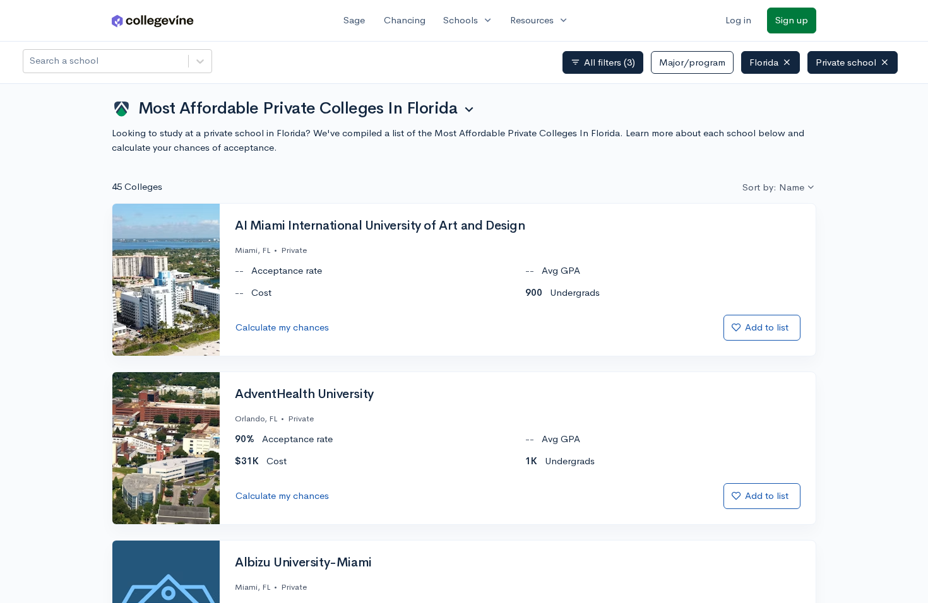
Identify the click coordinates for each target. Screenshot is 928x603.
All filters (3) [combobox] (603, 62)
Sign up (791, 20)
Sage (354, 20)
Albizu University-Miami (303, 563)
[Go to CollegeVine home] (153, 20)
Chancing (404, 20)
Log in (738, 20)
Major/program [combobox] (692, 62)
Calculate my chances (282, 327)
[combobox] (31, 61)
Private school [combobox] (846, 62)
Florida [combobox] (763, 62)
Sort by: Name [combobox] (773, 187)
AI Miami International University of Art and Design (380, 226)
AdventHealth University (304, 394)
